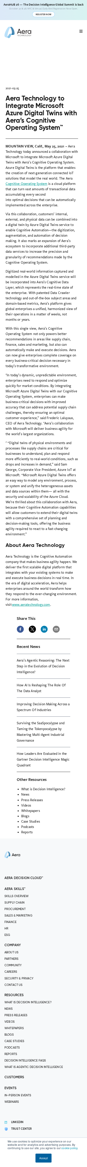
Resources (14, 995)
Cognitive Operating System (26, 184)
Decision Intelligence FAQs (25, 1060)
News (25, 794)
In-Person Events (17, 1095)
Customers (14, 1077)
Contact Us (13, 985)
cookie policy (69, 1148)
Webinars (11, 1102)
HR (6, 928)
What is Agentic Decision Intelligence (33, 1067)
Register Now (43, 14)
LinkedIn (17, 1122)
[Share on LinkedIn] (44, 629)
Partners (11, 959)
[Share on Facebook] (20, 629)
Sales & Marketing (18, 915)
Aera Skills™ (14, 889)
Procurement (15, 909)
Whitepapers (30, 811)
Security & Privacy (18, 978)
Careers (10, 971)
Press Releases (32, 800)
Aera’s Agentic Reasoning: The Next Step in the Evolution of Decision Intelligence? (43, 666)
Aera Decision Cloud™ (23, 878)
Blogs (25, 816)
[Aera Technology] (17, 32)
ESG (7, 935)
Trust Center (21, 1129)
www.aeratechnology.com (31, 605)
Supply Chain (14, 902)
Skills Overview (16, 896)
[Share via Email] (56, 629)
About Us (11, 952)
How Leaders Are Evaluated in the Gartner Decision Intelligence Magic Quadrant (43, 759)
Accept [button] (43, 1158)
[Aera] (12, 872)
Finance (10, 922)
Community (13, 965)
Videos (26, 805)
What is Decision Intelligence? (43, 789)
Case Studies (30, 821)
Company (12, 945)
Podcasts (27, 827)
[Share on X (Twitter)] (32, 629)
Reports (27, 832)
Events (10, 1088)
